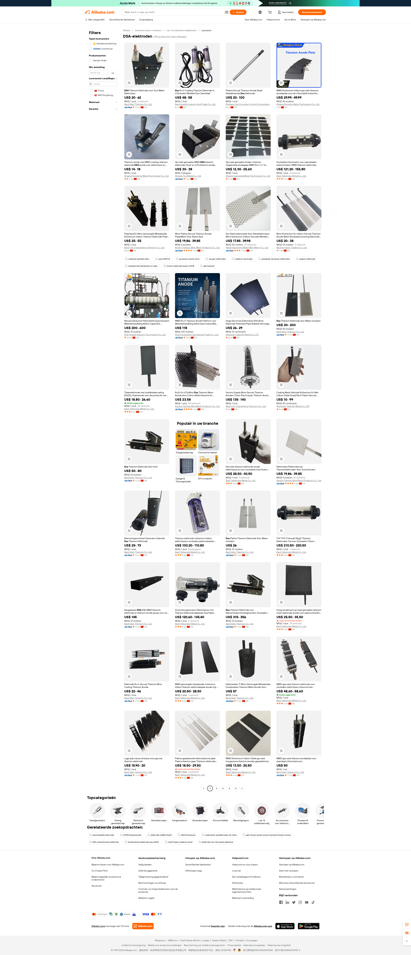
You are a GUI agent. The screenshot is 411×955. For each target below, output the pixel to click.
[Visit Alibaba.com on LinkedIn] (287, 902)
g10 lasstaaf (208, 266)
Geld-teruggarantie (147, 870)
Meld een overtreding (243, 898)
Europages (252, 940)
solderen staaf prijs (243, 259)
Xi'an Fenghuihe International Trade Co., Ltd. (197, 334)
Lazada (205, 940)
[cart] (270, 12)
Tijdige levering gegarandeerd (153, 876)
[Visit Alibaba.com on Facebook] (281, 902)
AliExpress (160, 940)
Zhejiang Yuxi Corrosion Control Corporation (248, 104)
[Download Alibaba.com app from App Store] (285, 926)
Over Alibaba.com (101, 858)
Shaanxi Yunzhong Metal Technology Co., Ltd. (146, 176)
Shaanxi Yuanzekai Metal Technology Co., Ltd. (248, 176)
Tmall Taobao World (189, 940)
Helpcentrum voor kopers (245, 864)
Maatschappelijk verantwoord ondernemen (106, 878)
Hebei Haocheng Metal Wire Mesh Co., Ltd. (247, 247)
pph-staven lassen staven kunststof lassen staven (268, 835)
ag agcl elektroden (217, 259)
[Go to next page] (242, 788)
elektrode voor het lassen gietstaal (217, 842)
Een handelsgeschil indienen (246, 876)
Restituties (237, 883)
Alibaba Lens (98, 926)
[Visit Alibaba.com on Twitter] (294, 902)
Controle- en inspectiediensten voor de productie (158, 890)
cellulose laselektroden (138, 259)
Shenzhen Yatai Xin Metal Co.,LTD (242, 334)
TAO (230, 940)
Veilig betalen (145, 864)
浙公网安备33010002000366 (258, 950)
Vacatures (97, 885)
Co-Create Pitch (100, 870)
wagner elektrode (307, 259)
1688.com (172, 940)
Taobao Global (219, 940)
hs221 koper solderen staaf (180, 842)
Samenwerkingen (287, 889)
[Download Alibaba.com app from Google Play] (308, 926)
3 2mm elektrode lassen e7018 (180, 266)
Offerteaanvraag (193, 870)
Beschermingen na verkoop (152, 883)
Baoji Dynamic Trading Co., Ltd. (291, 247)
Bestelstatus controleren (291, 876)
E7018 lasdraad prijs (132, 835)
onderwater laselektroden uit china (221, 835)
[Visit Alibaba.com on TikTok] (313, 902)
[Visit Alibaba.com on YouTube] (307, 902)
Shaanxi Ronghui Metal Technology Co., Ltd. (298, 104)
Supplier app (218, 926)
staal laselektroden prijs (103, 835)
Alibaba (126, 30)
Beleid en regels (146, 898)
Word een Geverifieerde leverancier (297, 883)
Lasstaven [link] (206, 30)
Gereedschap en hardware (148, 30)
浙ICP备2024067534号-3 (287, 950)
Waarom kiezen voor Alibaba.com (108, 864)
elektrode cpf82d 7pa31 (161, 835)
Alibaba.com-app (263, 926)
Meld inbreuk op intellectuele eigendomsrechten (246, 890)
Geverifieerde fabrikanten (198, 864)
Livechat (236, 870)
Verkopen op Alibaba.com (291, 864)
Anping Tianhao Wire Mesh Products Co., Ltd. (197, 247)
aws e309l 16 (164, 259)
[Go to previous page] (203, 788)
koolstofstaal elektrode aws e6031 (143, 842)
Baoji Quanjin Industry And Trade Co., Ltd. (195, 104)
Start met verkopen (288, 870)
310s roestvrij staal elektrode (105, 842)
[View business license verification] (234, 950)
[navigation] (103, 410)
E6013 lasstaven (188, 835)
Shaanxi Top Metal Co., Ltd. (188, 176)
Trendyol (239, 940)
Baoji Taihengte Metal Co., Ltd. (291, 176)
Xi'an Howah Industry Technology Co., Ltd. (145, 334)
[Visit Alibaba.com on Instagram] (300, 902)
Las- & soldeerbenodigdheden (181, 30)
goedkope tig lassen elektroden (276, 259)
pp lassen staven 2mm (189, 259)
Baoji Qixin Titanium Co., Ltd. (138, 104)
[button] (226, 12)
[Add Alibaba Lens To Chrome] (143, 926)
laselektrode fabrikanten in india (142, 266)
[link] (407, 924)
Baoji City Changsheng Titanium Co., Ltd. (144, 247)
